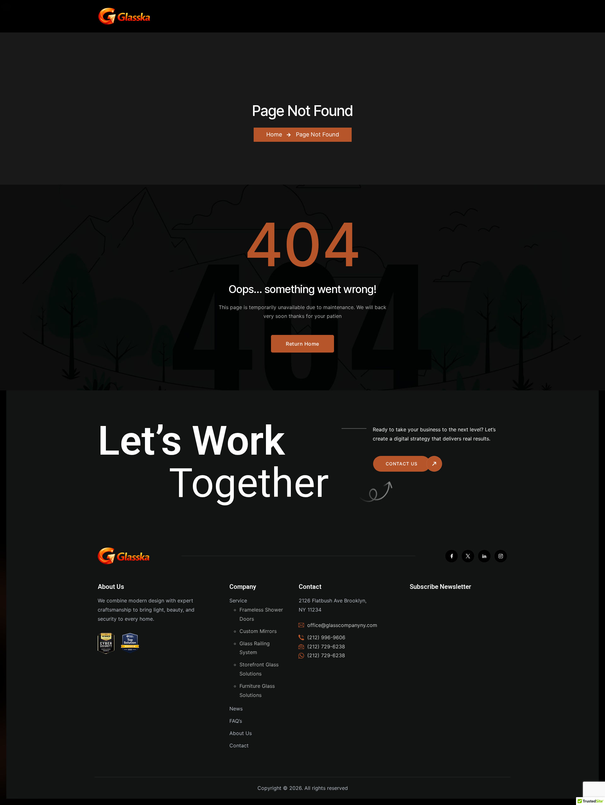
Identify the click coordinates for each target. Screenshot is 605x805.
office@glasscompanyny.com (342, 625)
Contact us (402, 463)
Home (274, 134)
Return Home (302, 344)
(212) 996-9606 (326, 637)
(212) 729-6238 (326, 655)
